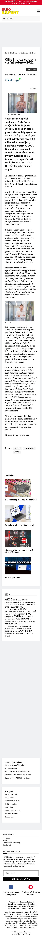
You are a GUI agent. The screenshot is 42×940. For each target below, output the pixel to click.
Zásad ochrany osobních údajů (14, 862)
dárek (7, 607)
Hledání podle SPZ (13, 577)
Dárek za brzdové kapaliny (15, 765)
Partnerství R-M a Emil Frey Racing (18, 775)
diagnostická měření (12, 602)
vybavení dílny (25, 631)
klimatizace (21, 612)
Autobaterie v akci (11, 768)
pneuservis (10, 621)
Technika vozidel (11, 814)
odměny (28, 617)
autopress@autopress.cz (25, 928)
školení (7, 636)
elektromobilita (12, 609)
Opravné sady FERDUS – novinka (17, 778)
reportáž (31, 621)
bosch (15, 600)
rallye (18, 621)
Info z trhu (32, 70)
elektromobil (17, 607)
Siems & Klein (26, 626)
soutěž (13, 629)
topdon (8, 631)
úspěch (17, 452)
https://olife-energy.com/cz (17, 435)
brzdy (20, 600)
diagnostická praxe (27, 602)
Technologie (9, 817)
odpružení (8, 619)
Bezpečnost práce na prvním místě (21, 500)
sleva (7, 629)
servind (21, 624)
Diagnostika (9, 798)
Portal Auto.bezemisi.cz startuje (20, 525)
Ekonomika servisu (12, 801)
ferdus (24, 609)
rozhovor (9, 624)
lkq (28, 614)
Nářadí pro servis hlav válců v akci (17, 772)
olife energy (29, 448)
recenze (24, 621)
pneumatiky (26, 619)
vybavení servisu (10, 633)
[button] (38, 11)
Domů (7, 53)
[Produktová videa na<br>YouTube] (30, 887)
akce (8, 599)
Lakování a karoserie (12, 811)
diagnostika (28, 605)
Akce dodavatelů (11, 794)
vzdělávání (20, 633)
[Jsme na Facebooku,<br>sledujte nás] (11, 887)
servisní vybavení (13, 626)
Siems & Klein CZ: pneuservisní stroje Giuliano (19, 551)
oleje (13, 619)
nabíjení (8, 617)
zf (25, 633)
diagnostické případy (13, 605)
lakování (31, 611)
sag (16, 624)
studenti (28, 629)
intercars (10, 611)
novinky (17, 448)
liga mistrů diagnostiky (15, 614)
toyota (15, 631)
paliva (18, 619)
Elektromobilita (11, 804)
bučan (24, 600)
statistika (20, 629)
